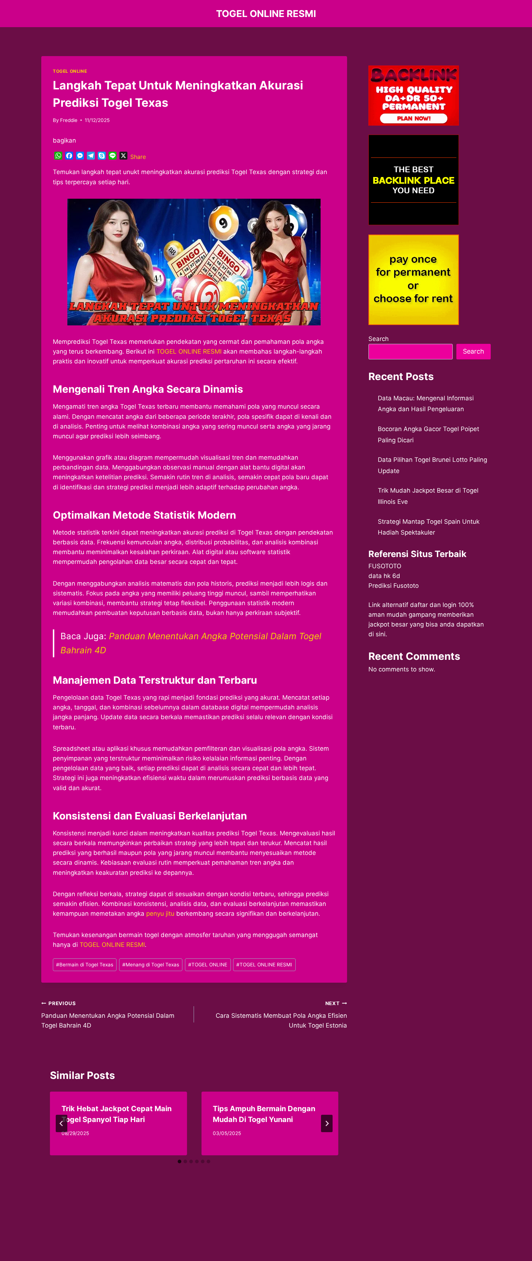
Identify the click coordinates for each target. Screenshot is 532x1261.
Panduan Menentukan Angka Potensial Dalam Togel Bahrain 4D (107, 1014)
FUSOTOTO (384, 566)
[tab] (179, 1161)
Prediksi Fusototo (393, 585)
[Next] (327, 1123)
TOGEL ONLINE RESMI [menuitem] (188, 351)
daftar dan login (433, 604)
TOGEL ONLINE (70, 71)
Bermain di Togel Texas (84, 964)
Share (138, 156)
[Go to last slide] (61, 1123)
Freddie (68, 120)
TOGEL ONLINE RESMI (264, 964)
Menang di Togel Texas (150, 964)
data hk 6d (384, 575)
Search (378, 338)
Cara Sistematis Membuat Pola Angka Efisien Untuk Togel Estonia (281, 1014)
